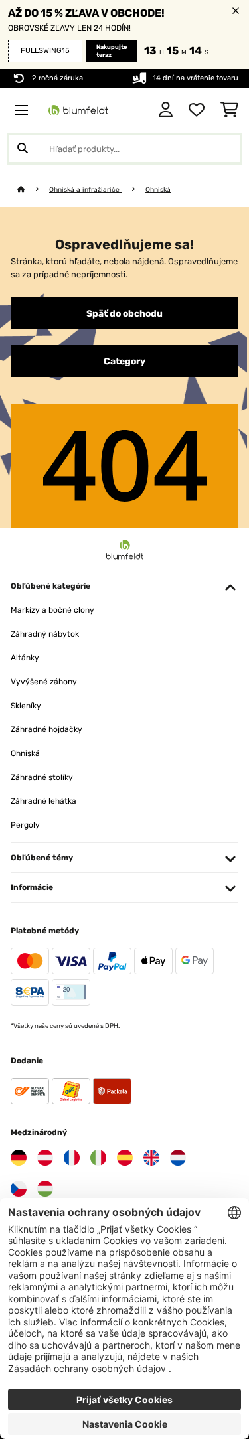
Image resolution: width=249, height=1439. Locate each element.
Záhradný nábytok (45, 634)
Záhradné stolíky (42, 777)
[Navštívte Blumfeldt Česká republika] (19, 1189)
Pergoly (25, 825)
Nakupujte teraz (111, 51)
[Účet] (166, 110)
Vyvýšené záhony (44, 681)
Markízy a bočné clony (52, 610)
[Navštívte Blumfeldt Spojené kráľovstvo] (151, 1158)
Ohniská (158, 189)
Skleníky (26, 705)
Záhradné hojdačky (46, 729)
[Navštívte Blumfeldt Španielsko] (125, 1158)
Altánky (25, 657)
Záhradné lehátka (43, 801)
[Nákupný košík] (229, 110)
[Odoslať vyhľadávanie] (22, 149)
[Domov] (33, 189)
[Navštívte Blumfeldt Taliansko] (98, 1158)
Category (124, 361)
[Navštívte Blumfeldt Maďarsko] (45, 1189)
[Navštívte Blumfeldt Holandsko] (178, 1158)
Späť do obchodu (124, 313)
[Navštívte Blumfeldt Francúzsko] (72, 1158)
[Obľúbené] (197, 110)
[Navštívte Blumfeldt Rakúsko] (45, 1158)
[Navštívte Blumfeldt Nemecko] (19, 1158)
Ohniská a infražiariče (85, 189)
